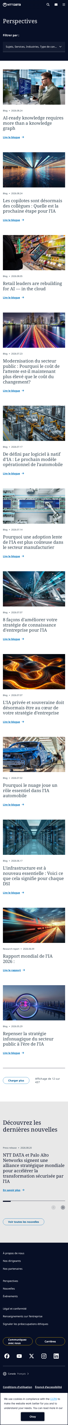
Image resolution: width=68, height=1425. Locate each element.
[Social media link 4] (44, 1356)
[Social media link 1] (7, 1356)
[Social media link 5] (56, 1356)
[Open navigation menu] (64, 4)
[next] (63, 1207)
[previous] (53, 1207)
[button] (16, 1374)
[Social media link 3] (32, 1356)
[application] (34, 1409)
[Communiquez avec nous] (56, 4)
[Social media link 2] (19, 1356)
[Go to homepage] (12, 5)
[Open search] (48, 4)
